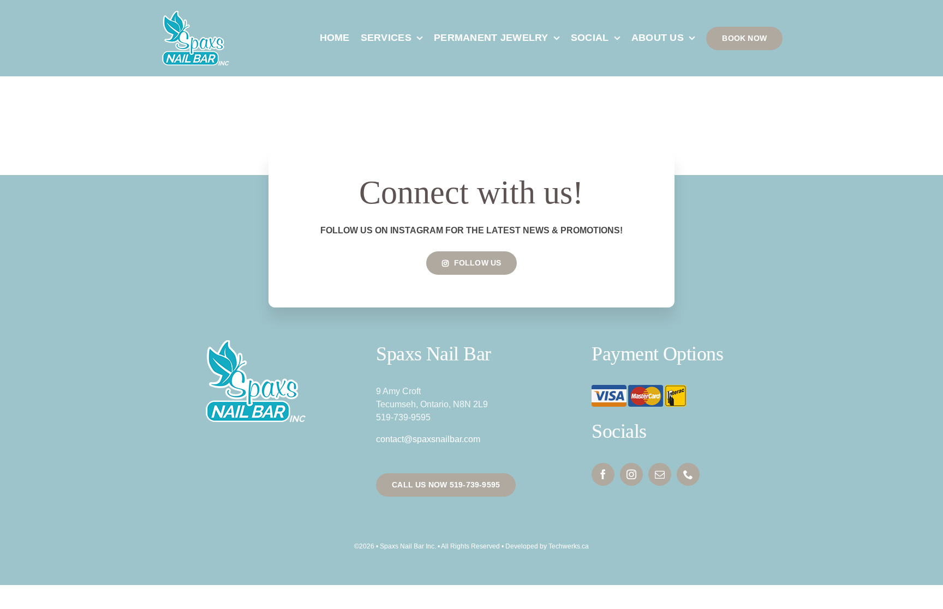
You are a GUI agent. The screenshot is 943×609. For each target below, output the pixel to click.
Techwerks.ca (568, 546)
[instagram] (631, 474)
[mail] (659, 474)
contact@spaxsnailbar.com (428, 439)
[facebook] (603, 474)
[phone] (688, 474)
